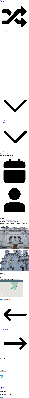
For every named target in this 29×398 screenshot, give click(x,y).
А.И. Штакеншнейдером (22, 219)
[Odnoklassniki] (6, 299)
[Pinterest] (8, 299)
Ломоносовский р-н (3, 153)
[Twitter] (4, 299)
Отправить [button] (1, 397)
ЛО (0, 153)
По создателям (4, 122)
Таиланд (2, 385)
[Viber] (9, 299)
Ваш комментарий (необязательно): (5, 394)
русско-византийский (8, 220)
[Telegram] (3, 299)
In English (2, 1)
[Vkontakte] (1, 299)
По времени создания (5, 121)
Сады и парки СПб (5, 151)
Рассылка (2, 387)
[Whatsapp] (5, 299)
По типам (4, 120)
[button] (15, 119)
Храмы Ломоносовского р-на (9, 153)
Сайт (0, 368)
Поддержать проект (3, 388)
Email (1, 367)
